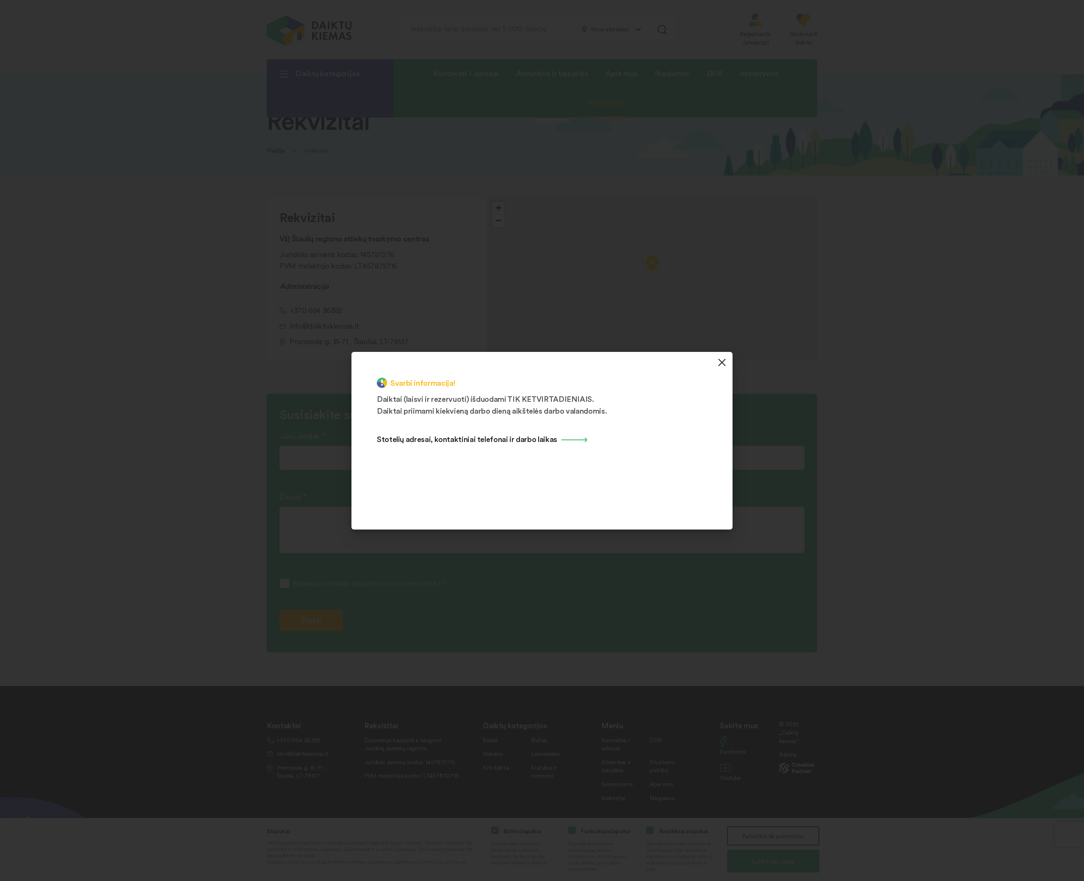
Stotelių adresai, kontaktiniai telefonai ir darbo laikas (467, 439)
